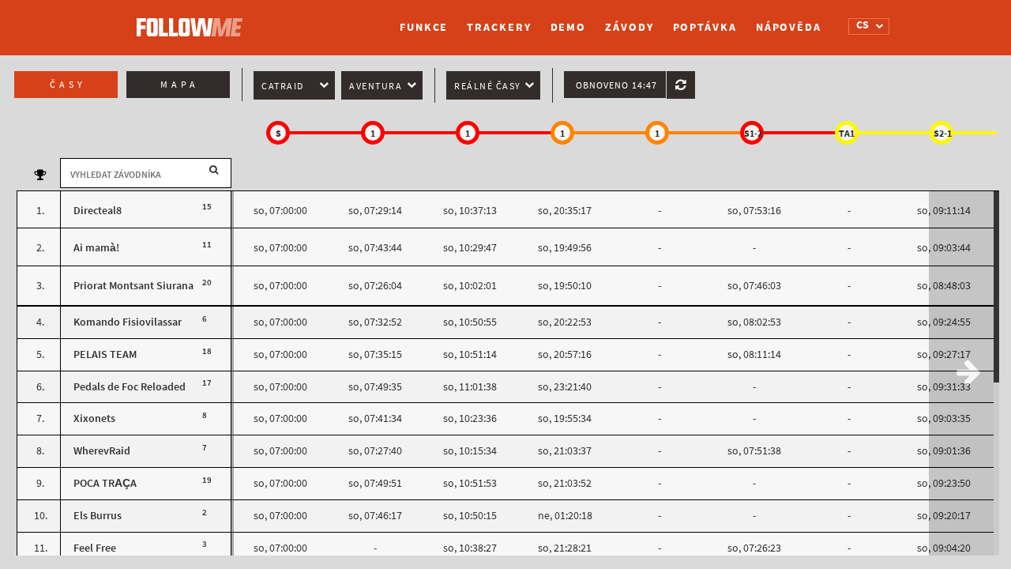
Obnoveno (616, 85)
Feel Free (94, 548)
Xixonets (94, 418)
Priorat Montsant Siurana (133, 285)
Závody (629, 27)
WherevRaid (101, 450)
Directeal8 (97, 210)
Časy (68, 84)
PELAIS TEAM (105, 354)
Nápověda (788, 27)
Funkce (424, 27)
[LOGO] (193, 20)
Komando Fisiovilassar (127, 322)
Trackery (499, 27)
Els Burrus (97, 515)
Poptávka (705, 27)
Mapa (179, 84)
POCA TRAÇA (105, 483)
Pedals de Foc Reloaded (129, 386)
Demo (569, 27)
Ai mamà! (96, 247)
